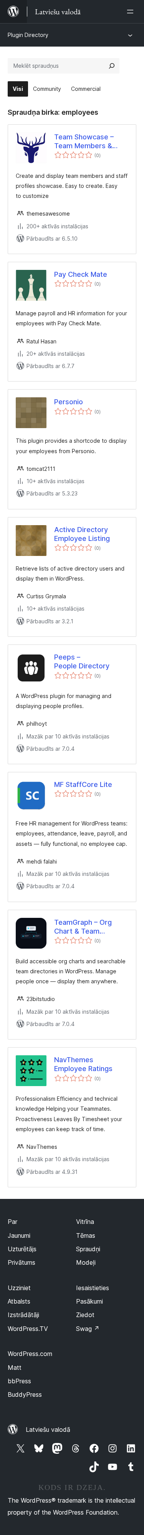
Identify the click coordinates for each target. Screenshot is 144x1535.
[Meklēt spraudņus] (111, 66)
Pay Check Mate (80, 274)
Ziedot (85, 1315)
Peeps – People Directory (81, 661)
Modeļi (86, 1262)
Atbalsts (19, 1301)
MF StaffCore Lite (83, 784)
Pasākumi (89, 1301)
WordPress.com (30, 1354)
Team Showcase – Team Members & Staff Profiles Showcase (84, 142)
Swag (87, 1328)
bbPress (19, 1381)
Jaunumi (19, 1235)
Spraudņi (88, 1249)
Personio (68, 402)
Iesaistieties (92, 1288)
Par (12, 1221)
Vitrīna (85, 1221)
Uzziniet (19, 1288)
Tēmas (85, 1235)
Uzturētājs (22, 1249)
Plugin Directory (28, 35)
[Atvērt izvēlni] (131, 11)
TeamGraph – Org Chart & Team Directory (83, 927)
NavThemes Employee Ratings (83, 1064)
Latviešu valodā (48, 1429)
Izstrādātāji (23, 1315)
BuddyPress (25, 1394)
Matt (15, 1367)
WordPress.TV (28, 1328)
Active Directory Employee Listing (82, 534)
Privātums (21, 1262)
